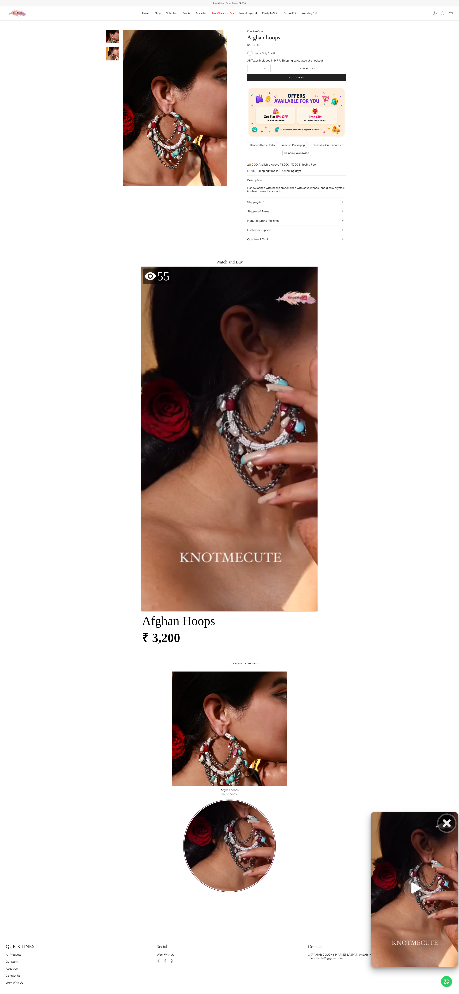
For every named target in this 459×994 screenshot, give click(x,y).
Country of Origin (258, 239)
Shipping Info (255, 202)
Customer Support (259, 230)
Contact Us (13, 975)
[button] (157, 13)
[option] (229, 847)
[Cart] (451, 13)
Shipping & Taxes (258, 211)
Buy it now (296, 77)
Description (254, 180)
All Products (13, 954)
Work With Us (14, 982)
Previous (122, 108)
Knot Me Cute (255, 31)
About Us (12, 968)
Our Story (12, 961)
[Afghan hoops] (229, 729)
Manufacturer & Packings (263, 220)
